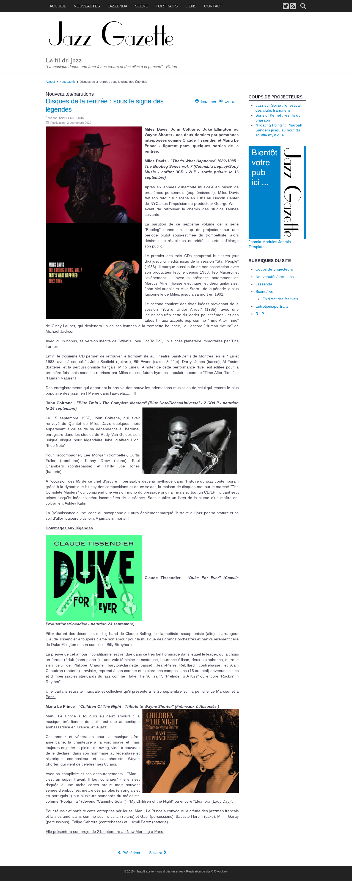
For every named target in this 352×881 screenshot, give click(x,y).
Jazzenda (117, 6)
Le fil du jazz (64, 59)
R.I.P (259, 314)
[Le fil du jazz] (120, 34)
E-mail (229, 101)
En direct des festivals (280, 299)
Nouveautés (87, 6)
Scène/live (264, 291)
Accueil (58, 6)
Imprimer (209, 101)
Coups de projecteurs (274, 269)
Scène (141, 6)
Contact (213, 6)
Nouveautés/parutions (274, 276)
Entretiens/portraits (271, 306)
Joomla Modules (263, 241)
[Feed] (293, 6)
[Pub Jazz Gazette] (277, 192)
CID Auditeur (219, 871)
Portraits (167, 6)
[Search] (303, 6)
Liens (190, 6)
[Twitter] (286, 6)
